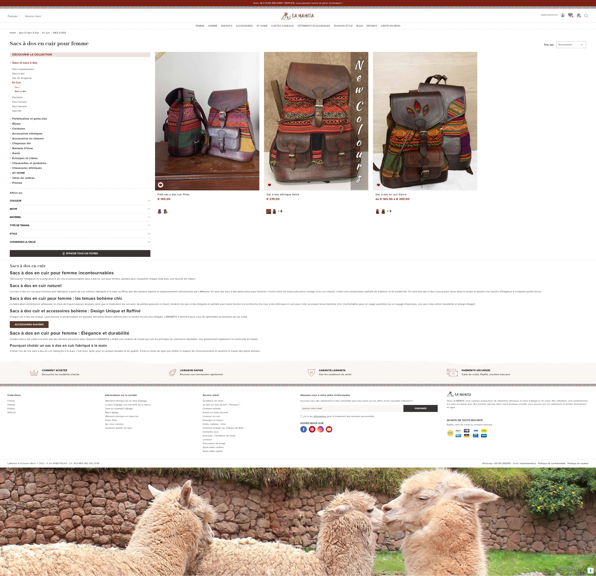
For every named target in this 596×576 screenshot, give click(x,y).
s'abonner (421, 408)
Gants (16, 153)
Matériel (15, 217)
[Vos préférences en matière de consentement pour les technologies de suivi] (591, 571)
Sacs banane (19, 106)
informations (320, 416)
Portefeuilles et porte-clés (29, 118)
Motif (13, 209)
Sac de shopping (22, 78)
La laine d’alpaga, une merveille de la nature (128, 404)
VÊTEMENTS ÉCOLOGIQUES (313, 25)
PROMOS (372, 25)
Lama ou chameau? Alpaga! (119, 408)
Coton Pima (111, 420)
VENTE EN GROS (390, 25)
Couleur (15, 200)
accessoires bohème (29, 324)
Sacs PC (17, 110)
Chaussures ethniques (27, 168)
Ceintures (18, 128)
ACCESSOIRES (244, 25)
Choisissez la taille (23, 242)
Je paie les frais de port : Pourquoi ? (221, 404)
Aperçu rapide (209, 123)
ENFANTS (226, 25)
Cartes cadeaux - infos (214, 424)
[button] (570, 14)
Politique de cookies (578, 463)
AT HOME (262, 25)
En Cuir (46, 32)
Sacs (17, 87)
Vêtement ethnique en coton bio (121, 416)
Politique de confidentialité (552, 463)
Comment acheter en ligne (118, 428)
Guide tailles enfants (213, 447)
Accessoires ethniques (27, 133)
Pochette (17, 97)
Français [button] (13, 16)
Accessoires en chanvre (28, 138)
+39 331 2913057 (502, 463)
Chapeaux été (21, 143)
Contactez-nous (211, 432)
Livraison (207, 439)
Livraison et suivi (211, 416)
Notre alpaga (111, 412)
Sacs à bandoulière (23, 69)
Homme (212, 25)
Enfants (11, 408)
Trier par (549, 44)
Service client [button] (33, 16)
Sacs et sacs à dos (29, 32)
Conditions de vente (213, 401)
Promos (17, 183)
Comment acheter (212, 408)
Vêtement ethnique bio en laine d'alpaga (126, 401)
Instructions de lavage (214, 443)
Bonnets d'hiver (22, 148)
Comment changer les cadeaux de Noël (223, 428)
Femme (200, 25)
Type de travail (20, 225)
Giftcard (11, 412)
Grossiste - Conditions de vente (219, 435)
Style (13, 233)
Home (13, 32)
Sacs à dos (18, 73)
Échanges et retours (213, 420)
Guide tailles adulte (213, 451)
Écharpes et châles (25, 158)
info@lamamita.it (528, 463)
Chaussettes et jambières (29, 163)
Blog (359, 25)
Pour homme (19, 101)
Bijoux (16, 123)
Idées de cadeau (23, 178)
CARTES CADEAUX (282, 25)
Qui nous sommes (114, 424)
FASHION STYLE (343, 25)
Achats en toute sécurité (215, 412)
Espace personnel (549, 15)
